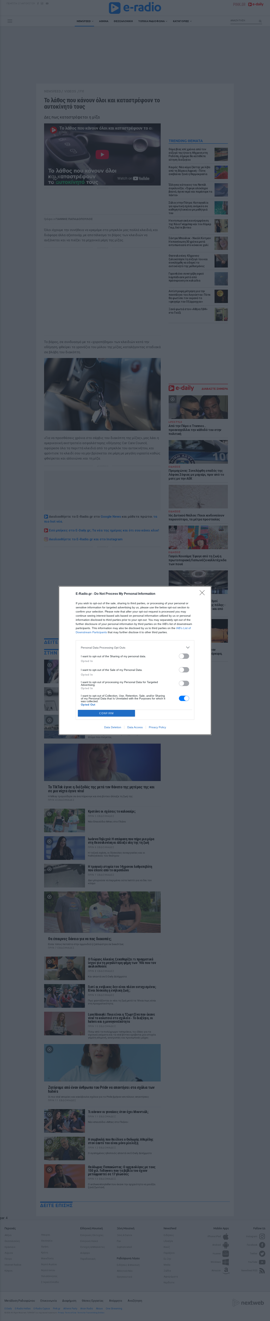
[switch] (184, 656)
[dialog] (135, 660)
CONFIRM (106, 713)
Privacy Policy (157, 727)
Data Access (135, 727)
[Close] (203, 594)
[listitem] (135, 647)
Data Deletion (112, 727)
